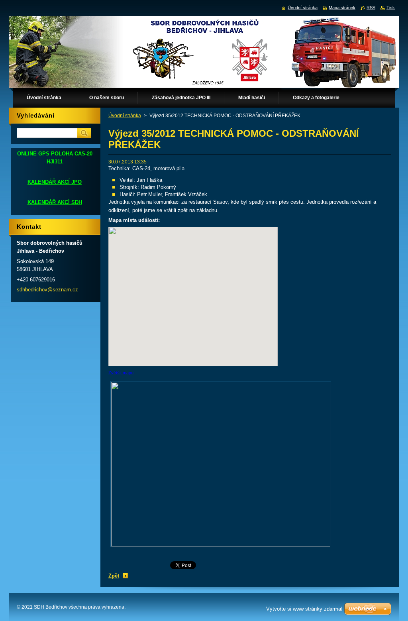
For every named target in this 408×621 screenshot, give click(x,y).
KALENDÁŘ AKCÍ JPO (54, 182)
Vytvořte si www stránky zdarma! (304, 609)
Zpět (113, 576)
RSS (371, 7)
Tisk (390, 7)
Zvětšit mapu (120, 372)
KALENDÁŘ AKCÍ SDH (54, 202)
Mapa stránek (342, 7)
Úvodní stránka (124, 115)
